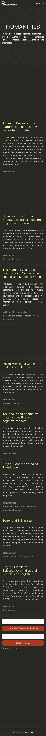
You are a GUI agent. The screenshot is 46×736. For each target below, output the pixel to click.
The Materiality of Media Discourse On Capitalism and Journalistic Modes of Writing (23, 273)
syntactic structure (14, 259)
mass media (8, 319)
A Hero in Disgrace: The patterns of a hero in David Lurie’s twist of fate (21, 126)
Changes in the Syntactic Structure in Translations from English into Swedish (23, 219)
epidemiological (12, 506)
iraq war (29, 556)
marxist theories (13, 403)
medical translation (30, 506)
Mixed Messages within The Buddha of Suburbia (22, 365)
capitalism (10, 316)
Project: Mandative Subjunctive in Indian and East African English (20, 570)
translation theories (12, 510)
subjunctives (11, 610)
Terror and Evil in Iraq (17, 520)
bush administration (14, 556)
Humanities (10, 172)
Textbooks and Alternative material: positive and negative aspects (21, 417)
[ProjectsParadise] (10, 3)
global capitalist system (27, 316)
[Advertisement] (23, 92)
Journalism (22, 312)
